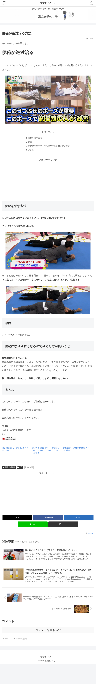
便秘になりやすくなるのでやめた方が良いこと (49, 146)
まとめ (31, 150)
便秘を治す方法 (35, 138)
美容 (20, 467)
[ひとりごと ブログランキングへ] (9, 438)
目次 (44, 132)
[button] (63, 524)
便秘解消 (30, 467)
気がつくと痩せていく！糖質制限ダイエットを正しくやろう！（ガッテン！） (45, 450)
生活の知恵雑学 (10, 467)
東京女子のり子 (48, 3)
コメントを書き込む (48, 630)
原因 (30, 142)
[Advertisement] (48, 179)
